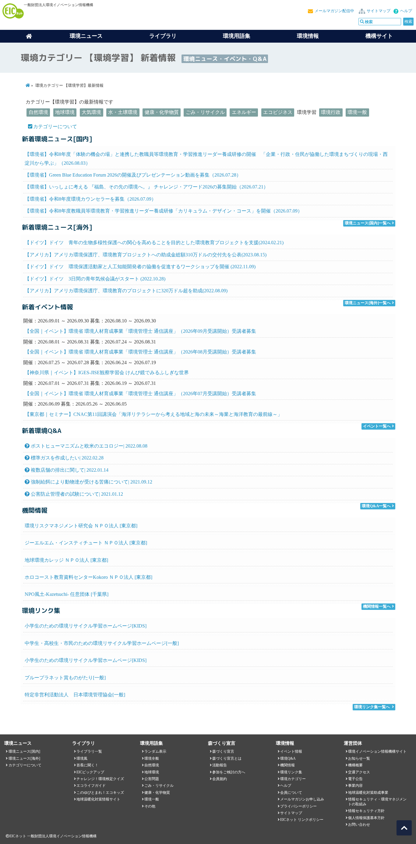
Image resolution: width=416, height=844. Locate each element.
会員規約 (219, 779)
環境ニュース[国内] (24, 751)
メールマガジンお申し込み (302, 799)
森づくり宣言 (223, 751)
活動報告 (219, 765)
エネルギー (244, 112)
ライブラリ (163, 36)
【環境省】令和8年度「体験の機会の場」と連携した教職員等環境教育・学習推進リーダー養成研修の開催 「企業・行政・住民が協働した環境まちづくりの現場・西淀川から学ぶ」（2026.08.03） (206, 159)
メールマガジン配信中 (334, 11)
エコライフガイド (91, 785)
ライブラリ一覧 (89, 751)
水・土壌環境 (122, 112)
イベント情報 (291, 751)
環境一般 (357, 112)
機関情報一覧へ (377, 606)
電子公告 (355, 779)
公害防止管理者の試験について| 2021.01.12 (76, 494)
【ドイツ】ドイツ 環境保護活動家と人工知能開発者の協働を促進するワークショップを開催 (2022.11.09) (140, 266)
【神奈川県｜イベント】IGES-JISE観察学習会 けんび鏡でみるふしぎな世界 (107, 372)
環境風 (81, 758)
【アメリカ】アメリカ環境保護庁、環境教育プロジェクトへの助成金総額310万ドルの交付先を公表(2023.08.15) (145, 254)
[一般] (102, 643)
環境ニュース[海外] (24, 758)
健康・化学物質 (162, 112)
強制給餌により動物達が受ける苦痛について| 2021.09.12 (91, 481)
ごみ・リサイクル (205, 112)
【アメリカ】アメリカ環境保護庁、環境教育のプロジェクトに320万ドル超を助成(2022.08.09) (126, 290)
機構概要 (355, 765)
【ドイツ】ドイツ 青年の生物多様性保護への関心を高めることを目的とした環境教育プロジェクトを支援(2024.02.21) (154, 242)
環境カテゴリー (293, 779)
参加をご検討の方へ (228, 772)
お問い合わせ (359, 824)
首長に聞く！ (87, 765)
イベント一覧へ (377, 426)
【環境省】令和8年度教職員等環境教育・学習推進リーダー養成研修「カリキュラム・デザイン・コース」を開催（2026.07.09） (163, 210)
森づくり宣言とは (226, 758)
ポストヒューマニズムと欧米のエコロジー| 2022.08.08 (88, 445)
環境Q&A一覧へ (376, 506)
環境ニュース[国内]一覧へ (368, 223)
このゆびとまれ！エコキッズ (100, 792)
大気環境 (91, 112)
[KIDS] (85, 625)
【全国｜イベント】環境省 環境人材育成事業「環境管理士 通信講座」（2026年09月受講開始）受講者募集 (140, 331)
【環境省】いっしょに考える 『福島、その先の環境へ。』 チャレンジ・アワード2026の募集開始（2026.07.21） (146, 186)
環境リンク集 (291, 772)
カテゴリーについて (55, 126)
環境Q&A (288, 758)
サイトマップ (378, 11)
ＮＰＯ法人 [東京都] (81, 525)
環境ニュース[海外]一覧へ (368, 303)
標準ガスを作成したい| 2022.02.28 (67, 457)
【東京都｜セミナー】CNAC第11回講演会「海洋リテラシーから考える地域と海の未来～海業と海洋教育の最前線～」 (153, 414)
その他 (149, 806)
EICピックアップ (90, 772)
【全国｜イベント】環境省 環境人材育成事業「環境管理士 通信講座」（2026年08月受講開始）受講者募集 (140, 351)
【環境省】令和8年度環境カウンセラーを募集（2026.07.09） (90, 199)
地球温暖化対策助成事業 (368, 792)
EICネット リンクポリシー (301, 820)
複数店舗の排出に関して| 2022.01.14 (69, 470)
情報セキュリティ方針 (366, 811)
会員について (291, 792)
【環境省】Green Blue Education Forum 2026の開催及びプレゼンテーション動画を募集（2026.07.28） (133, 175)
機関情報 (287, 765)
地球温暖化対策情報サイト (98, 799)
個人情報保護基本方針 (366, 818)
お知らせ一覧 (359, 758)
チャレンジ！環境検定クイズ (100, 779)
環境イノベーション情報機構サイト (377, 751)
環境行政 (330, 112)
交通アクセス (359, 772)
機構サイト (379, 36)
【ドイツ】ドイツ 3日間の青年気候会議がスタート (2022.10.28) (95, 278)
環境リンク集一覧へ (372, 707)
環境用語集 (236, 36)
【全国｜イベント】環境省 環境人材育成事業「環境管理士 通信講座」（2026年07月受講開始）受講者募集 (140, 393)
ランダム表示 (155, 751)
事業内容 (355, 785)
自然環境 (38, 112)
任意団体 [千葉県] (66, 594)
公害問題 (151, 779)
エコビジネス (277, 112)
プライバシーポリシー (298, 806)
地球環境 (65, 112)
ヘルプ (406, 11)
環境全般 (151, 758)
